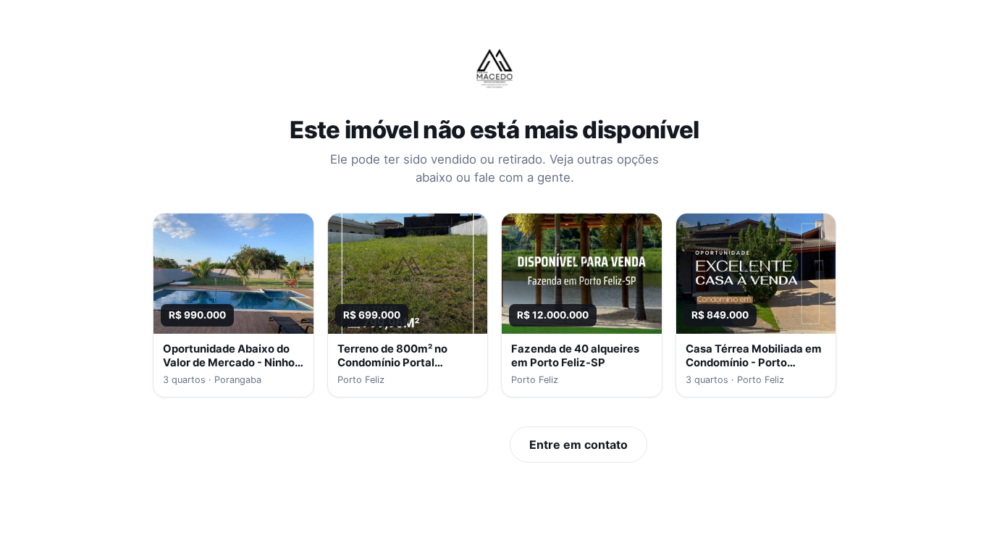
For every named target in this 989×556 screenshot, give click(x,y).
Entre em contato (578, 444)
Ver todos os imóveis (421, 444)
